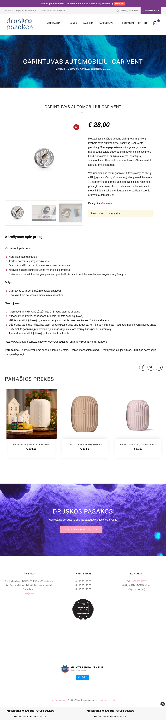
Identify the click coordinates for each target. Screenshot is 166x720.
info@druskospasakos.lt (25, 10)
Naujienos (29, 593)
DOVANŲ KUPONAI (129, 10)
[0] (155, 24)
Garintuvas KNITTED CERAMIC (31, 444)
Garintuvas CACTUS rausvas (138, 444)
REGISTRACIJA (152, 10)
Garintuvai (72, 69)
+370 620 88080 (57, 10)
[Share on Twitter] (151, 367)
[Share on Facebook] (142, 367)
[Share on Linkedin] (159, 367)
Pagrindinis (60, 69)
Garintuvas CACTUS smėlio (85, 444)
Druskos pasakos (59, 700)
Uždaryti (119, 3)
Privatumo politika (107, 700)
